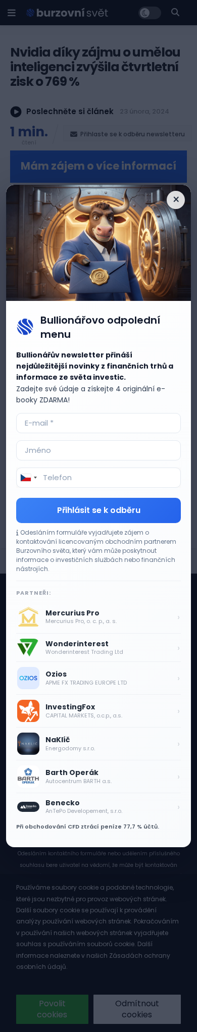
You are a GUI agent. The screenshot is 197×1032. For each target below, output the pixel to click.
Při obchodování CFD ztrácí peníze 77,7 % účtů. (87, 826)
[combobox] (28, 477)
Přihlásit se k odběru (98, 510)
